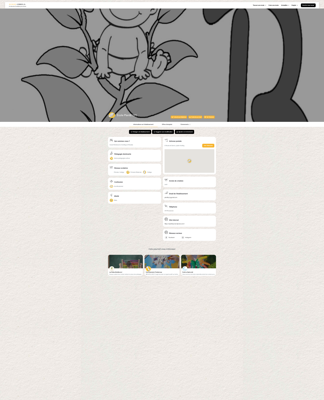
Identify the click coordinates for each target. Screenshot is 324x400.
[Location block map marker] (189, 161)
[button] (259, 5)
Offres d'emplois (167, 124)
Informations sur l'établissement (143, 124)
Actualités (284, 5)
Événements (185, 124)
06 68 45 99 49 (169, 210)
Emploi (294, 5)
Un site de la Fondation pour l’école (17, 6)
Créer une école (273, 5)
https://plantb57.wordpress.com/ (175, 224)
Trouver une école (258, 5)
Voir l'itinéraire (208, 145)
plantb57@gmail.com (171, 197)
